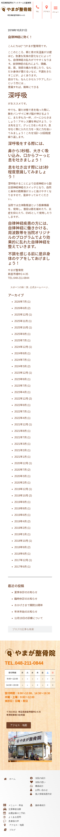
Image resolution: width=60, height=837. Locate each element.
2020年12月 (21, 463)
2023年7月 (20, 385)
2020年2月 (20, 482)
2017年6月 (20, 566)
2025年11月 (21, 321)
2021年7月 (20, 437)
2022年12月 (21, 398)
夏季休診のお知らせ (25, 592)
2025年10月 (21, 327)
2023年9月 (20, 379)
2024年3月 (20, 366)
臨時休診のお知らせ (25, 598)
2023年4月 (20, 392)
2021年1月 (20, 456)
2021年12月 (21, 424)
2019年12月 (21, 489)
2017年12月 (21, 560)
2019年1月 (20, 534)
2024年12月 (21, 347)
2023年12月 (21, 372)
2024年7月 (20, 359)
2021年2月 (20, 450)
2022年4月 (20, 418)
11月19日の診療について (28, 618)
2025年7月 (20, 340)
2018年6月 (20, 553)
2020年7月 (20, 469)
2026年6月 (20, 308)
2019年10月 (21, 495)
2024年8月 (20, 353)
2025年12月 (21, 314)
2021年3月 (20, 443)
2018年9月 (20, 547)
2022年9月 (20, 405)
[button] (55, 8)
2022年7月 (20, 411)
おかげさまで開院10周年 (28, 605)
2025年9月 (20, 334)
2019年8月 (20, 508)
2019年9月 (20, 502)
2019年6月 (20, 515)
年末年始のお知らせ (25, 611)
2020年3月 (20, 476)
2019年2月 (20, 527)
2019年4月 (20, 521)
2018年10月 (21, 540)
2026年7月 (20, 301)
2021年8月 (20, 431)
